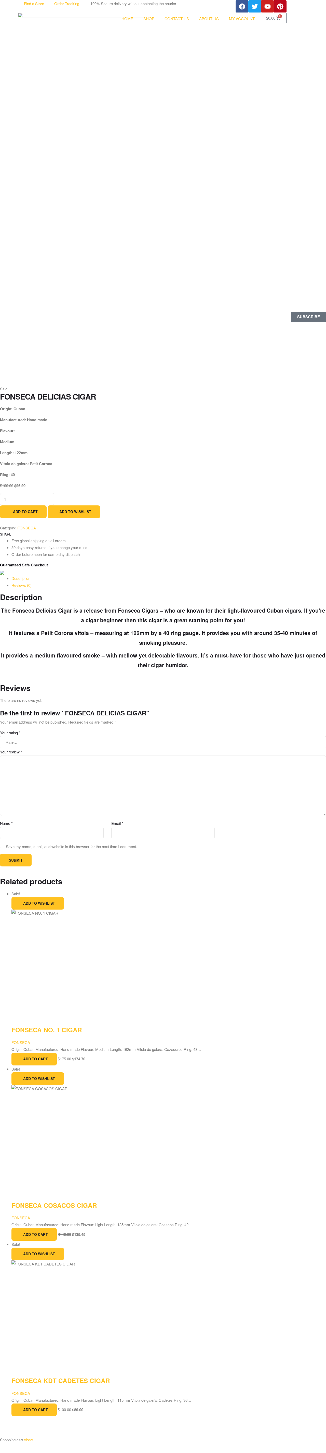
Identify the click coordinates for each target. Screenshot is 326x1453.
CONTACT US (177, 18)
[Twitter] (254, 6)
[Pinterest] (280, 6)
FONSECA (20, 1217)
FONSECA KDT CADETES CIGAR (60, 1380)
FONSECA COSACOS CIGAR (54, 1205)
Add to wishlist (39, 1253)
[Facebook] (242, 6)
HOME (127, 18)
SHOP (148, 18)
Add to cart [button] (35, 1234)
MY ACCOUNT (242, 18)
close (28, 1439)
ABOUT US (209, 18)
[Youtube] (267, 6)
